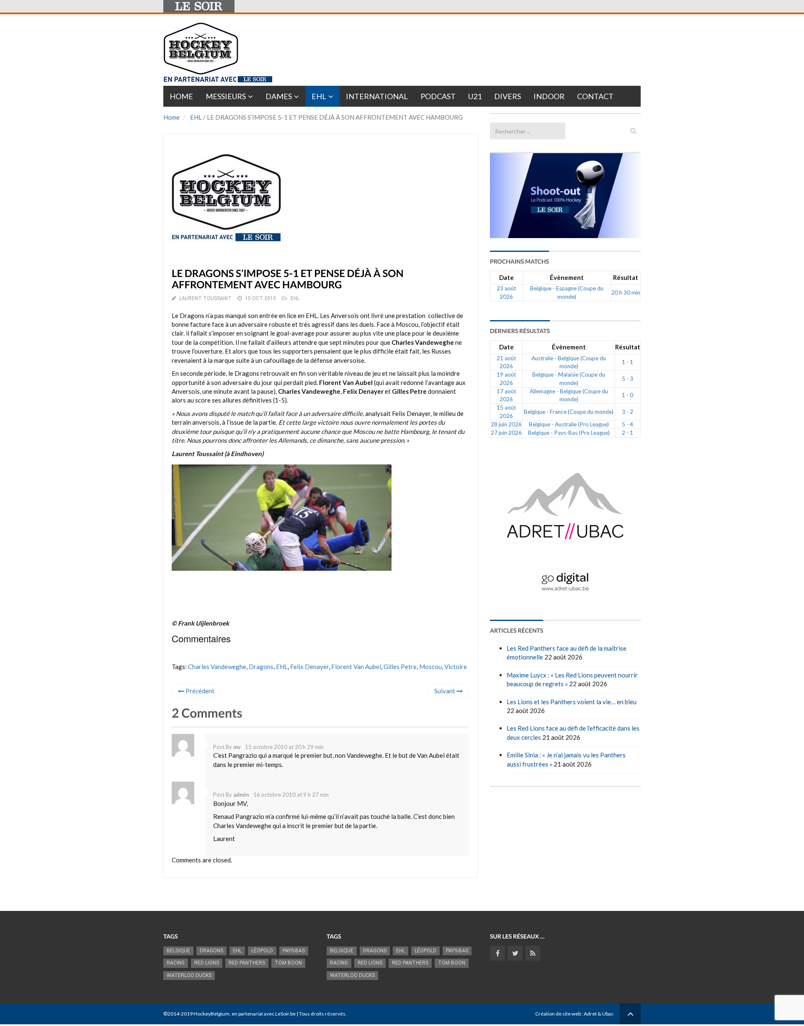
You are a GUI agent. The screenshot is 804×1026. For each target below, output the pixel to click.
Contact (595, 96)
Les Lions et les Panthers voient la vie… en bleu (571, 701)
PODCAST (438, 96)
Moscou (430, 666)
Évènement (567, 277)
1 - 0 (627, 395)
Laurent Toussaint (205, 298)
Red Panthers (247, 963)
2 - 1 (627, 432)
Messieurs (226, 96)
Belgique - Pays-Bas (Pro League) (569, 432)
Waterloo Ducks (189, 975)
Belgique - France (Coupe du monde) (568, 411)
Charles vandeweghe (217, 666)
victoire (455, 666)
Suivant (445, 691)
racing (176, 963)
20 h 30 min (625, 292)
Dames (278, 96)
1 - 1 (627, 362)
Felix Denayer (309, 666)
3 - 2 (627, 411)
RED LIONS (206, 963)
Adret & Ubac (598, 1014)
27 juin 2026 (506, 432)
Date (506, 277)
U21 (475, 96)
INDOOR (548, 96)
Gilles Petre (400, 666)
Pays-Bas (294, 951)
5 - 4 (627, 424)
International (377, 96)
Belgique (178, 951)
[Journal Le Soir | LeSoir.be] (198, 6)
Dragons (261, 666)
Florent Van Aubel (356, 666)
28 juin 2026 (506, 424)
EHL (319, 96)
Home (181, 96)
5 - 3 (627, 378)
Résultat (625, 277)
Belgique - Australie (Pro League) (569, 424)
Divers (507, 96)
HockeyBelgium (211, 1014)
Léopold (262, 951)
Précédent (199, 691)
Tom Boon (288, 963)
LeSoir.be (285, 1014)
